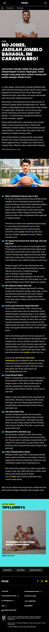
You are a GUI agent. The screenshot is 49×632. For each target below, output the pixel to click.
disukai (12, 372)
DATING (20, 570)
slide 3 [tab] (12, 555)
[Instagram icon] (42, 581)
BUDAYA (7, 570)
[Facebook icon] (38, 581)
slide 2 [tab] (8, 555)
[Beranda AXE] (5, 581)
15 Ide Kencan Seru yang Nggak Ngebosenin (20, 543)
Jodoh (13, 477)
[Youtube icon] (46, 581)
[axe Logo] (24, 3)
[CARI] (46, 3)
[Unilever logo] (4, 618)
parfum (27, 353)
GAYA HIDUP (35, 570)
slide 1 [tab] (4, 555)
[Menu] (4, 3)
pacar (21, 232)
